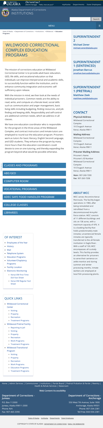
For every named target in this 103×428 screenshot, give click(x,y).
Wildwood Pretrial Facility (19, 324)
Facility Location (14, 267)
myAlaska (66, 4)
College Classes (16, 205)
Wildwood (49, 31)
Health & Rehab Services (46, 386)
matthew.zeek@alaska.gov (85, 98)
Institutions (40, 31)
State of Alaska (11, 3)
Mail (9, 249)
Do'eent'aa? (32, 2)
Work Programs (17, 341)
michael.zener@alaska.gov (85, 48)
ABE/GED (10, 173)
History (10, 246)
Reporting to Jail (18, 327)
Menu (74, 25)
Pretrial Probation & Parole (78, 383)
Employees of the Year (17, 242)
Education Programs (16, 257)
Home (4, 383)
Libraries (11, 212)
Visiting (14, 310)
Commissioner (31, 383)
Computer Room (16, 181)
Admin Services (16, 383)
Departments (78, 4)
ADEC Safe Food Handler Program (29, 197)
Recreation (15, 317)
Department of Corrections (24, 31)
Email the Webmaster (76, 424)
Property (14, 314)
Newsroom (63, 386)
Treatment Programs (20, 320)
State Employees (94, 4)
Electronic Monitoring (17, 270)
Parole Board (58, 383)
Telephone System (15, 253)
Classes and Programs (20, 165)
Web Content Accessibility (52, 390)
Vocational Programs (20, 189)
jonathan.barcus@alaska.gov (86, 73)
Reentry (95, 383)
